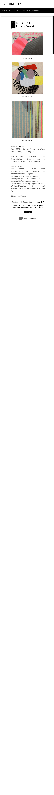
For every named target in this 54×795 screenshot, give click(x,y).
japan (41, 205)
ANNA (41, 202)
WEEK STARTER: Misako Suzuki (25, 24)
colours (35, 205)
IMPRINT (35, 10)
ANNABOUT (25, 10)
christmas (26, 205)
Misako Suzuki (27, 58)
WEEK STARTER (36, 208)
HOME (15, 10)
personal (25, 208)
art (19, 205)
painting (16, 208)
